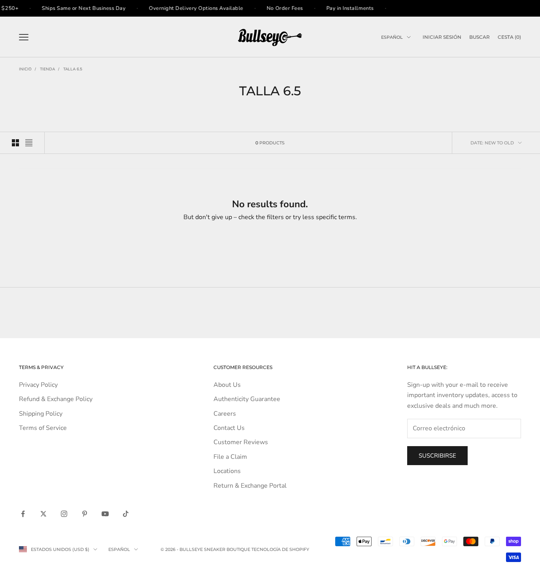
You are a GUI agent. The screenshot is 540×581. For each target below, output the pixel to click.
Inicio (25, 69)
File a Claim (230, 456)
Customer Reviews (240, 442)
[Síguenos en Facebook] (23, 514)
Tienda (47, 69)
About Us (227, 384)
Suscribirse (437, 456)
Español (392, 37)
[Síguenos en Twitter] (43, 514)
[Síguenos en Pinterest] (85, 514)
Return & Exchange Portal (250, 485)
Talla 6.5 (72, 69)
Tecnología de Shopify (280, 549)
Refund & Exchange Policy (56, 399)
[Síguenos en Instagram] (64, 514)
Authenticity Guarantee (246, 399)
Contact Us (229, 428)
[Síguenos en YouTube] (105, 514)
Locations (227, 471)
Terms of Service (43, 428)
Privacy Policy (38, 384)
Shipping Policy (40, 413)
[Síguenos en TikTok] (126, 514)
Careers (224, 413)
